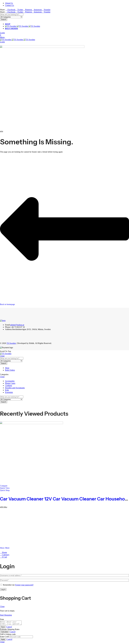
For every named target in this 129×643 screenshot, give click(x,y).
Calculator (4, 632)
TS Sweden (11, 343)
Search (3, 19)
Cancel (9, 627)
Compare (3, 486)
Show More (4, 548)
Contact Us (9, 5)
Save (3, 627)
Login (2, 33)
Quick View (5, 488)
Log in (3, 589)
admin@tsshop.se (17, 325)
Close (2, 356)
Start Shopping (6, 615)
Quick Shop (5, 490)
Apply (3, 639)
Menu (2, 37)
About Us (9, 3)
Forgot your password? (24, 585)
